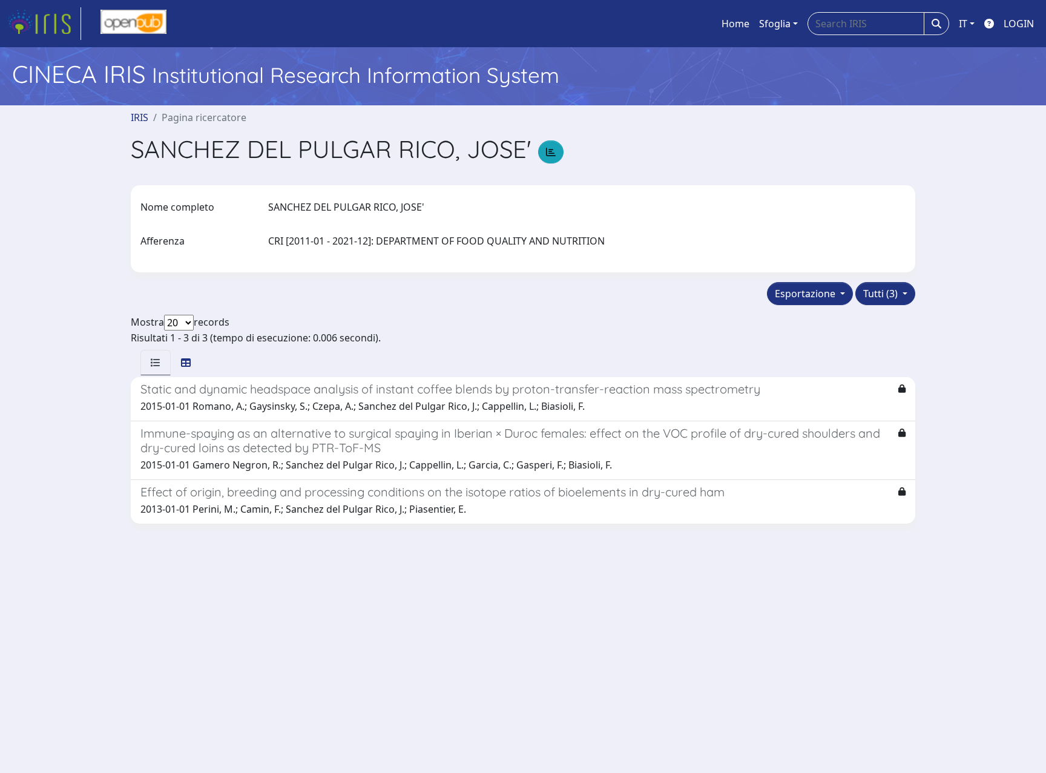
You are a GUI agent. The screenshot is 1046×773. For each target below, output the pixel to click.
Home (735, 23)
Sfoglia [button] (775, 23)
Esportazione (806, 293)
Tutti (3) (881, 293)
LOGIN (1019, 23)
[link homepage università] (133, 23)
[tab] (155, 362)
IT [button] (963, 23)
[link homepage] (44, 23)
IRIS (139, 117)
